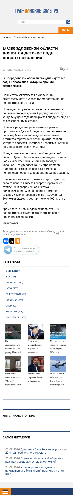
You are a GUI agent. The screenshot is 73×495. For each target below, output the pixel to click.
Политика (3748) (14, 300)
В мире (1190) (12, 271)
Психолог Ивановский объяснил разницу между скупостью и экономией (34, 460)
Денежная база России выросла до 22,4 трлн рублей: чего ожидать (36, 451)
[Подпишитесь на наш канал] (21, 254)
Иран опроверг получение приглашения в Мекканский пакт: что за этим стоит (34, 470)
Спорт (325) (11, 306)
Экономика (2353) (15, 317)
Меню (65, 30)
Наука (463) (11, 288)
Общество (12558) (15, 294)
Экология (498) (14, 311)
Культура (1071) (14, 282)
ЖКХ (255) (10, 277)
